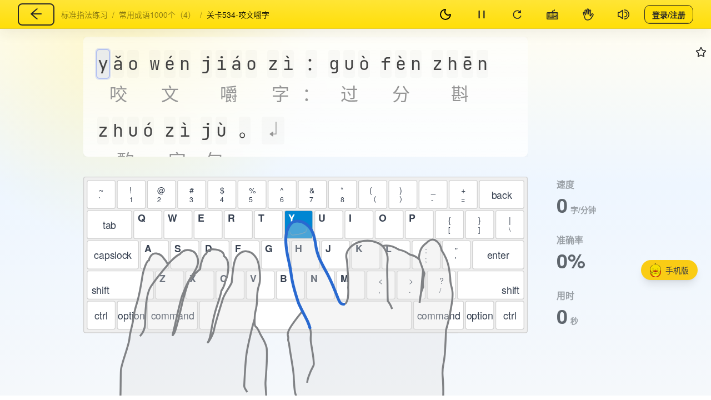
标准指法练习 (84, 14)
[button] (669, 270)
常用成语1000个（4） (157, 14)
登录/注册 (668, 13)
